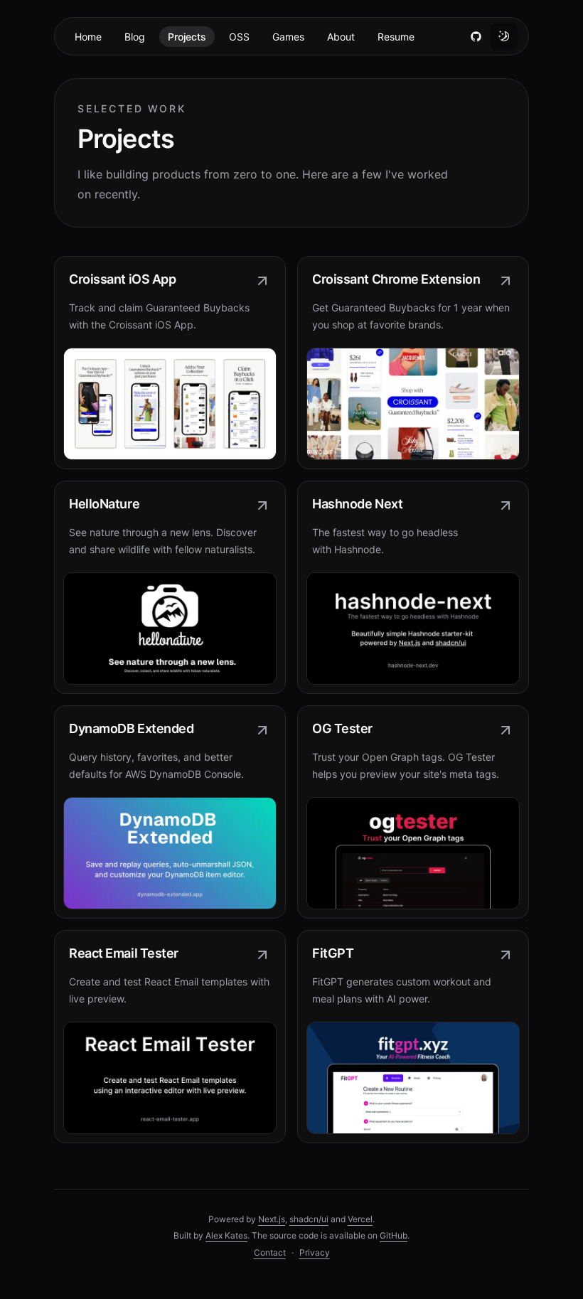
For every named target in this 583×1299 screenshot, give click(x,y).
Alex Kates (226, 1235)
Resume (396, 37)
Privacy (314, 1252)
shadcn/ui (308, 1219)
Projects (187, 37)
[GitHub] (475, 36)
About (341, 37)
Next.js (271, 1219)
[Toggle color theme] (504, 36)
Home (88, 37)
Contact (270, 1252)
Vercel (360, 1219)
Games (288, 37)
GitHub (393, 1235)
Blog (134, 37)
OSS (239, 37)
